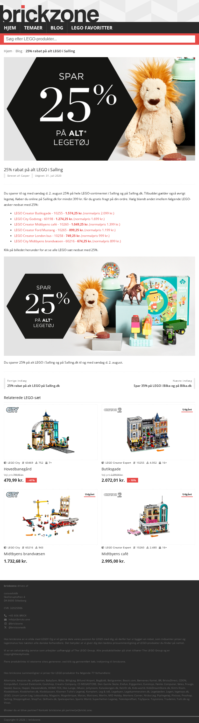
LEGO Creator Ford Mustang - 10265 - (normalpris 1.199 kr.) (65, 230)
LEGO (7, 695)
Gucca (16, 688)
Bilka (61, 680)
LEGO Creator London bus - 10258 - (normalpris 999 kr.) (62, 236)
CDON (182, 680)
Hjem (10, 28)
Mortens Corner (133, 695)
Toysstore (157, 699)
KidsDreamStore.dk (158, 688)
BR (159, 680)
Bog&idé (101, 680)
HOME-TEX (54, 688)
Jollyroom (92, 688)
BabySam (51, 680)
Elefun (124, 684)
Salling (8, 699)
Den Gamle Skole (108, 684)
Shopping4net (21, 699)
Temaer (33, 28)
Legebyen (117, 691)
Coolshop (48, 684)
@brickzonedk (17, 627)
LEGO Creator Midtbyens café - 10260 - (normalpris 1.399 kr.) (67, 224)
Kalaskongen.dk (108, 688)
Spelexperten (66, 699)
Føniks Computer (165, 684)
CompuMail (11, 684)
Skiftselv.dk (49, 699)
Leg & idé (104, 691)
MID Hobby (115, 695)
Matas (82, 695)
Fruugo (189, 684)
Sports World (83, 699)
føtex (180, 684)
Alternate (10, 680)
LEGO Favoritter (91, 28)
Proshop (187, 695)
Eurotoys (148, 684)
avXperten (38, 680)
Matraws (92, 695)
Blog (57, 28)
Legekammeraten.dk (137, 691)
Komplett (91, 691)
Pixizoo (176, 695)
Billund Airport (86, 680)
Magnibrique (68, 695)
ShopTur (36, 699)
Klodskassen (47, 691)
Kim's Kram (178, 688)
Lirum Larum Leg (22, 695)
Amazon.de (24, 680)
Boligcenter (115, 680)
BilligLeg (71, 680)
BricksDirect (170, 680)
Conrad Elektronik (30, 684)
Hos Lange (69, 688)
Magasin (54, 695)
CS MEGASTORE (86, 684)
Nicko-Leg (150, 695)
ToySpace (144, 699)
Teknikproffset (128, 699)
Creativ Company (65, 684)
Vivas (7, 702)
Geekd (8, 688)
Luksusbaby (41, 695)
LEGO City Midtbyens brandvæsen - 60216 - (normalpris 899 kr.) (67, 241)
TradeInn (169, 699)
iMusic (81, 688)
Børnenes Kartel (147, 680)
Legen (169, 691)
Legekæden (158, 691)
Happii (26, 688)
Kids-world (138, 688)
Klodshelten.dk (29, 691)
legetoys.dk (182, 691)
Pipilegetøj (163, 695)
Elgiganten (135, 684)
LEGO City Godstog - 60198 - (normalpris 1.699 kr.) (59, 219)
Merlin (103, 695)
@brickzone (16, 623)
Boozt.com (129, 680)
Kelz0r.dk (125, 688)
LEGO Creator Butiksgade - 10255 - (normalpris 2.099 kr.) (64, 213)
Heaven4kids (39, 688)
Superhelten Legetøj (105, 699)
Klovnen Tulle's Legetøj (70, 691)
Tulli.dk (181, 699)
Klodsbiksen (11, 691)
